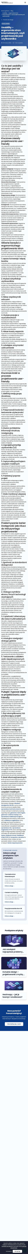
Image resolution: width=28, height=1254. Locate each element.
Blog (12, 11)
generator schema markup (10, 815)
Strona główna (5, 11)
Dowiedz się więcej (7, 1246)
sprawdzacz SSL (6, 828)
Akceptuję (17, 1251)
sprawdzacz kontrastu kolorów (11, 809)
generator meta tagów (17, 813)
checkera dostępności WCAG (10, 804)
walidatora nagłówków (11, 820)
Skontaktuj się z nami (14, 1024)
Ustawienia (9, 1251)
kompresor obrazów (17, 837)
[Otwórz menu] (25, 2)
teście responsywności (15, 843)
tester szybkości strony (8, 835)
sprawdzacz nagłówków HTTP (10, 829)
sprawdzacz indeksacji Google (11, 816)
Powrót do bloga (8, 20)
